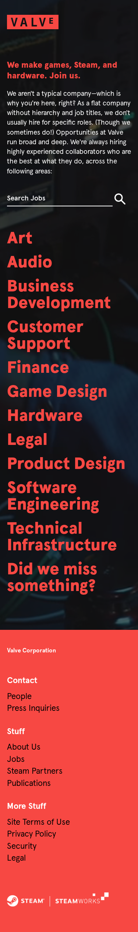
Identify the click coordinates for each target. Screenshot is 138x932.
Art (19, 238)
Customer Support (45, 335)
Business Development (59, 295)
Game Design (57, 392)
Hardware (45, 416)
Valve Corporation (31, 651)
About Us (23, 747)
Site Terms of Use (38, 822)
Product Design (66, 464)
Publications (29, 783)
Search (119, 199)
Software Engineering (53, 496)
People (19, 696)
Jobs (16, 759)
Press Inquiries (33, 708)
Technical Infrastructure (62, 537)
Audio (29, 262)
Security (21, 846)
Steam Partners (35, 771)
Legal (27, 440)
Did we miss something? (52, 578)
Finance (38, 368)
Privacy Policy (31, 834)
